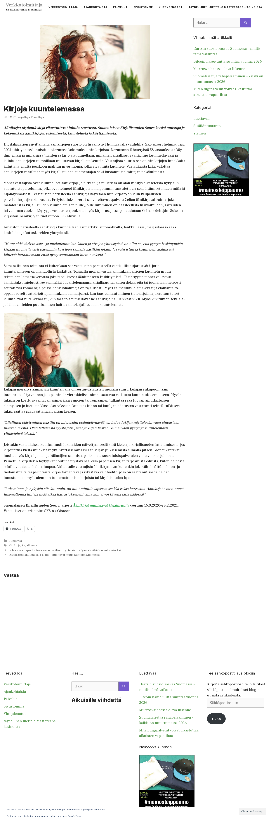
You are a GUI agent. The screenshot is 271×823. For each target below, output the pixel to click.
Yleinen (199, 133)
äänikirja (14, 545)
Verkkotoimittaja (24, 5)
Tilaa (216, 719)
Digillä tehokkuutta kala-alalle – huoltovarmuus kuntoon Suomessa (54, 555)
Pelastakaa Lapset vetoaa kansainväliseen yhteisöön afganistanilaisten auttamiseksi (65, 550)
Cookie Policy (74, 816)
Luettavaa (15, 541)
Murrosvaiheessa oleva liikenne (219, 68)
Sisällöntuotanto (207, 126)
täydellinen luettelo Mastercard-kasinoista (225, 7)
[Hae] (245, 22)
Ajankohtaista (95, 7)
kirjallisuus (29, 545)
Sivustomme (143, 7)
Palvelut (120, 7)
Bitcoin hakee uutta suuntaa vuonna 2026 (227, 61)
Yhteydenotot (171, 7)
